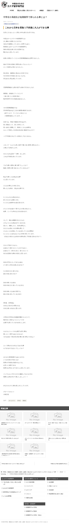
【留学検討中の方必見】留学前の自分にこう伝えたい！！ (10, 454)
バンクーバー (29, 486)
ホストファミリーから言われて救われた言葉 (34, 439)
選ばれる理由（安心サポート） (26, 10)
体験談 (42, 10)
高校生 (24, 400)
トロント (28, 493)
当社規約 (51, 490)
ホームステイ (12, 400)
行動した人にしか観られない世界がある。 (57, 439)
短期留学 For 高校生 (31, 511)
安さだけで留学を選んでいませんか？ (10, 438)
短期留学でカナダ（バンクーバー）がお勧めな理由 (10, 423)
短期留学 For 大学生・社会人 (34, 515)
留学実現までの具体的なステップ (12, 492)
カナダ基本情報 (30, 482)
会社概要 (51, 482)
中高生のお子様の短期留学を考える (59, 463)
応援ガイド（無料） (53, 10)
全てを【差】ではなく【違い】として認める (57, 423)
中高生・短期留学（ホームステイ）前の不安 (34, 454)
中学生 (19, 400)
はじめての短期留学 (8, 488)
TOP (29, 472)
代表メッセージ (53, 486)
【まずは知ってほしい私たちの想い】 (12, 483)
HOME (12, 10)
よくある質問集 (7, 496)
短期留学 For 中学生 (31, 507)
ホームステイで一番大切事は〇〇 (32, 422)
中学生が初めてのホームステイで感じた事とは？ (13, 463)
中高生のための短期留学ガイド (11, 23)
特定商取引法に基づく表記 (56, 493)
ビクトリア (29, 490)
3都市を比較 (29, 497)
